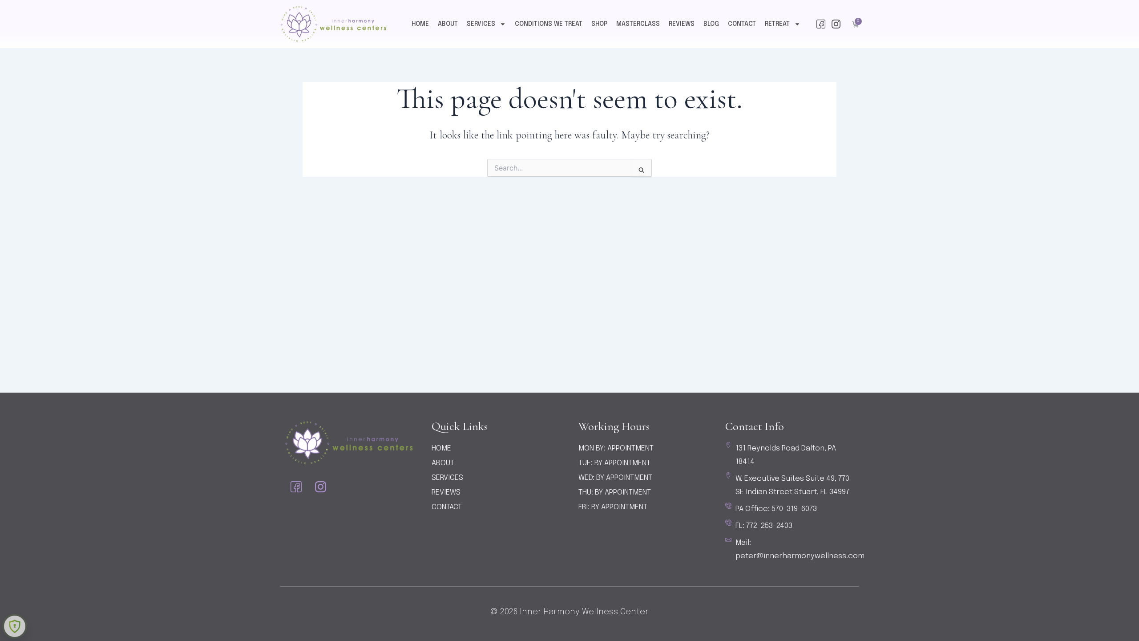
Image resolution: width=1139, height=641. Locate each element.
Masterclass (638, 24)
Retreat (777, 24)
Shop (599, 24)
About (448, 24)
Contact (742, 24)
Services (481, 24)
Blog (711, 24)
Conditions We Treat (548, 24)
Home (420, 24)
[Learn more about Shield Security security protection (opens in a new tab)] (15, 626)
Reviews (682, 24)
